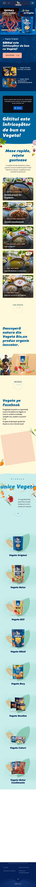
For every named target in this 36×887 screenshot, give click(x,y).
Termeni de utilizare (9, 871)
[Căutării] (9, 3)
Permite (19, 108)
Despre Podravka (24, 867)
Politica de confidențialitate (24, 872)
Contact (5, 867)
